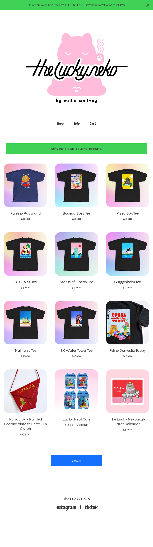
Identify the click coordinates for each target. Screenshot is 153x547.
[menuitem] (60, 123)
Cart (94, 123)
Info (77, 123)
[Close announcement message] (148, 5)
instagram (67, 507)
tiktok (91, 507)
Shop (60, 123)
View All (77, 460)
